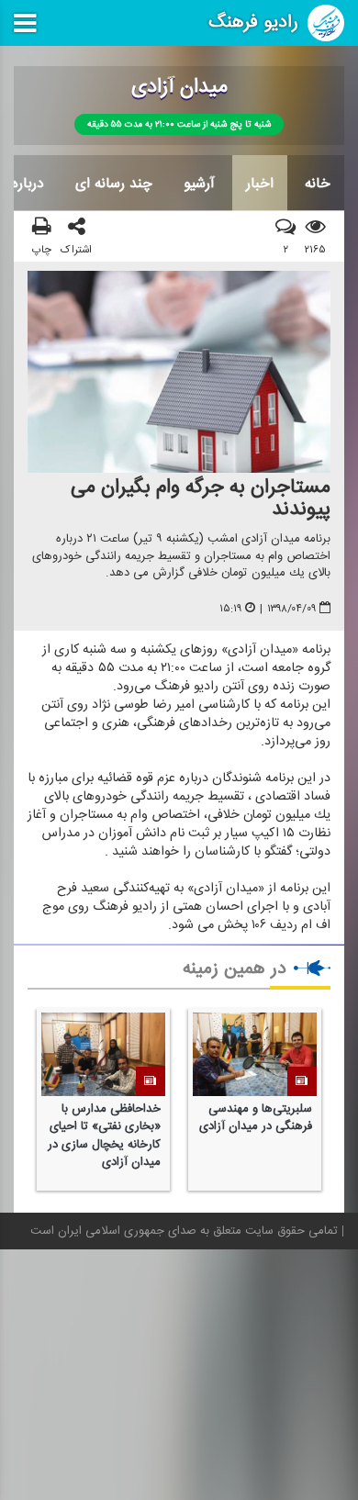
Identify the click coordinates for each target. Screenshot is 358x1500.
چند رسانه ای (113, 184)
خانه (317, 184)
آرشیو (199, 184)
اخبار (260, 184)
